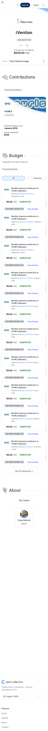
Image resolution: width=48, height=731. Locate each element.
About (4, 722)
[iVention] (5, 61)
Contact (5, 727)
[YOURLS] (7, 104)
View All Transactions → (24, 471)
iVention (22, 194)
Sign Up (25, 5)
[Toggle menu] (43, 5)
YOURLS (30, 194)
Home (4, 713)
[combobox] (22, 696)
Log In (36, 5)
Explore (5, 718)
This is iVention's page (19, 61)
